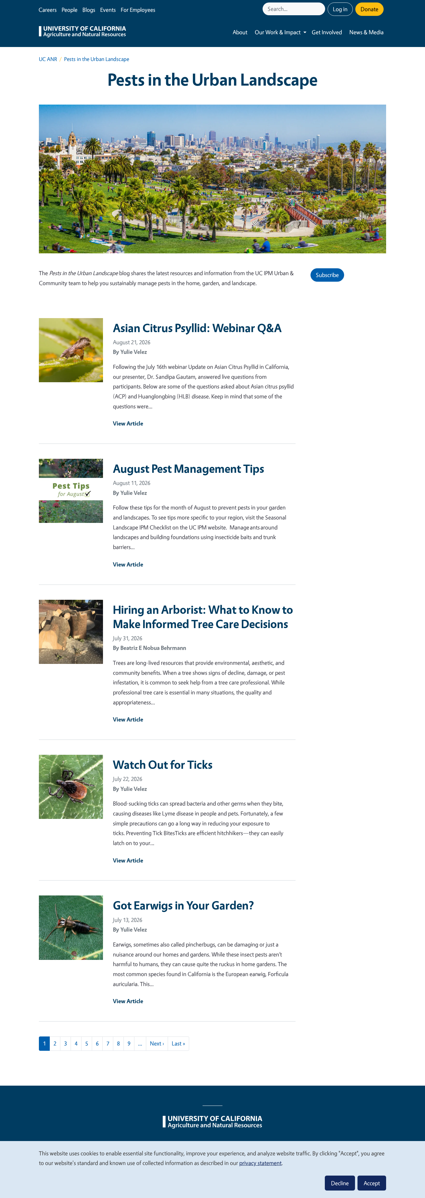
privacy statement (260, 1163)
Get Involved (327, 32)
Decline (340, 1183)
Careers (48, 9)
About (240, 32)
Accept (372, 1183)
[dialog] (212, 1169)
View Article (128, 423)
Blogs (88, 9)
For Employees (138, 9)
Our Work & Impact (278, 32)
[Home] (82, 32)
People (69, 9)
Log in (340, 9)
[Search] (321, 8)
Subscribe (327, 275)
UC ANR (48, 59)
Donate (369, 9)
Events (108, 9)
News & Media (366, 32)
